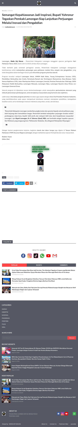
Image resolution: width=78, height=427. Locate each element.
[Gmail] (55, 256)
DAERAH (10, 10)
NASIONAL (5, 315)
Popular (14, 265)
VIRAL (16, 177)
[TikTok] (36, 256)
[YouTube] (48, 256)
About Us (44, 424)
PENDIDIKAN (6, 318)
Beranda (4, 10)
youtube (73, 424)
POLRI (4, 324)
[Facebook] (23, 256)
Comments (63, 265)
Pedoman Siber (63, 424)
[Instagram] (29, 256)
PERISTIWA (5, 321)
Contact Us (53, 424)
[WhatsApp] (42, 256)
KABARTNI (5, 312)
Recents (39, 265)
